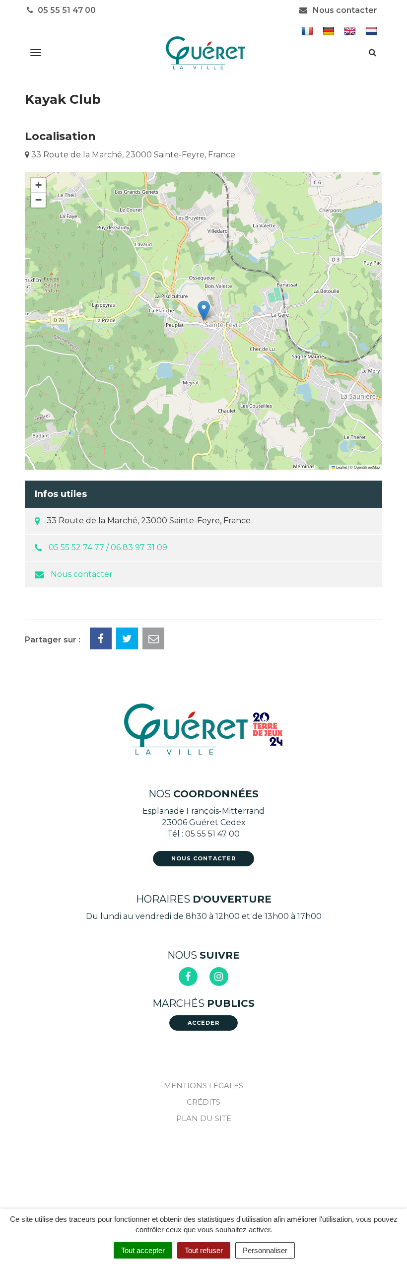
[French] (308, 30)
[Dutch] (372, 30)
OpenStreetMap (367, 467)
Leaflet (341, 467)
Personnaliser (265, 1250)
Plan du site (203, 1118)
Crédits (203, 1102)
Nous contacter (344, 10)
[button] (204, 310)
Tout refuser (204, 1250)
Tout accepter (143, 1250)
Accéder (203, 1022)
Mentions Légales (203, 1085)
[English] (351, 30)
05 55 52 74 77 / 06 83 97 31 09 (108, 547)
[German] (330, 30)
